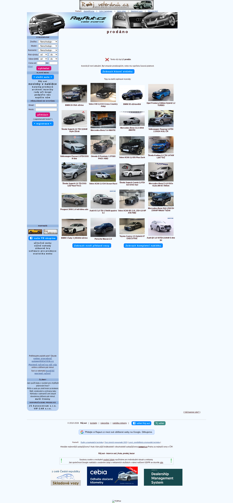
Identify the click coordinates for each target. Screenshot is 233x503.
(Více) (30, 66)
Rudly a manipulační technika (92, 442)
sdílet (161, 423)
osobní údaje (109, 460)
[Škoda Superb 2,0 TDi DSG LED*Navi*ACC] (74, 181)
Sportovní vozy (137, 11)
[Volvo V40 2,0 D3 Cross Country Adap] (103, 102)
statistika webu (42, 254)
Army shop (121, 11)
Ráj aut (42, 81)
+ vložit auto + (43, 77)
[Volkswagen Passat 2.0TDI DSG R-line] (74, 154)
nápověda (104, 423)
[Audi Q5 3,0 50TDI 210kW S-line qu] (161, 236)
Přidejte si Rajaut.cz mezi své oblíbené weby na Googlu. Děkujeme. (118, 432)
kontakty (93, 423)
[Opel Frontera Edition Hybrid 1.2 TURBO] (161, 101)
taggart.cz (142, 447)
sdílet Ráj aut (142, 423)
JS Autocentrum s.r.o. (42, 406)
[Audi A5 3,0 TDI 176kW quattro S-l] (103, 208)
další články (43, 399)
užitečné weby (43, 243)
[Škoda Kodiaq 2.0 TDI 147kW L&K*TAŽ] (161, 153)
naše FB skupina (44, 238)
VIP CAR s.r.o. (43, 409)
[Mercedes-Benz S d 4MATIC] (103, 128)
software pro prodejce (43, 251)
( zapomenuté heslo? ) (42, 119)
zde (161, 462)
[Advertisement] (191, 60)
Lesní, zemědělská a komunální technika (144, 442)
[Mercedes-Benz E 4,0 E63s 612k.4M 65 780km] (161, 181)
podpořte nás (43, 95)
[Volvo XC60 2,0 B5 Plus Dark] (132, 155)
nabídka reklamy (120, 423)
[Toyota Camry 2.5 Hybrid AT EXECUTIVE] (132, 234)
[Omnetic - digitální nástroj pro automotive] (163, 485)
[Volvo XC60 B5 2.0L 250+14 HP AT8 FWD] (132, 208)
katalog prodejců (42, 87)
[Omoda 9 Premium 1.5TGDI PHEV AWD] (103, 154)
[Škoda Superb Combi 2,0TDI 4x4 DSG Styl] (132, 180)
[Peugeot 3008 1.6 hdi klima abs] (74, 207)
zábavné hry (42, 248)
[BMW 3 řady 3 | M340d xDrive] (74, 236)
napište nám (42, 97)
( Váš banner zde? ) (191, 412)
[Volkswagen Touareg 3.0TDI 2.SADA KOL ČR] (161, 127)
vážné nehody (42, 246)
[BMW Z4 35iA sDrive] (74, 103)
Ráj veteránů (153, 11)
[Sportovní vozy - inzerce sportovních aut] (35, 234)
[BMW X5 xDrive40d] (132, 102)
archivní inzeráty (43, 89)
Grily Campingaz (105, 11)
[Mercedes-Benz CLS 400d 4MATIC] (132, 126)
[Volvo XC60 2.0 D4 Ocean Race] (103, 181)
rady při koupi (43, 92)
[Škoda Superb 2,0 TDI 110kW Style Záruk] (74, 127)
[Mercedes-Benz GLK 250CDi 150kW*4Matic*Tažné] (161, 206)
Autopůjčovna (89, 11)
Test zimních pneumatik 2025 (116, 442)
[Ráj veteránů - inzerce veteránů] (116, 9)
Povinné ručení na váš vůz (43, 365)
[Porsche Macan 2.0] (103, 237)
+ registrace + (43, 123)
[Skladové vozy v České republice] (66, 485)
